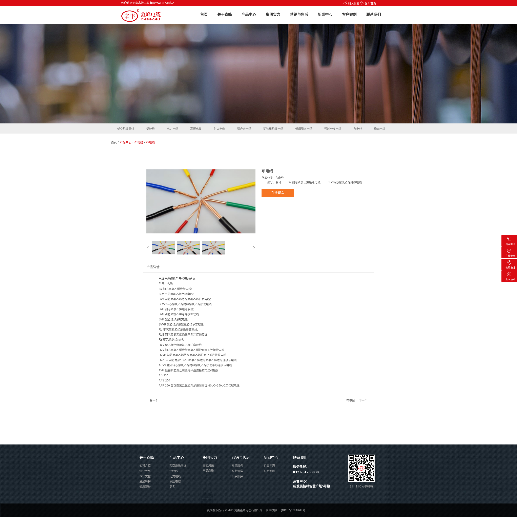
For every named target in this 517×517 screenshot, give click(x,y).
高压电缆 (196, 128)
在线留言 (277, 192)
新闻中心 (325, 14)
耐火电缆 (219, 128)
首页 (204, 14)
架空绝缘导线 (125, 128)
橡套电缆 (379, 128)
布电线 (357, 128)
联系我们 (373, 14)
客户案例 (349, 14)
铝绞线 (150, 128)
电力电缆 (172, 128)
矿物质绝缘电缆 (273, 128)
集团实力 (273, 14)
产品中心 (249, 14)
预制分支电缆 (332, 128)
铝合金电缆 (244, 128)
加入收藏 (353, 3)
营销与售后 (299, 14)
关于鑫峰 (224, 14)
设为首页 (370, 3)
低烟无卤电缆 (303, 128)
